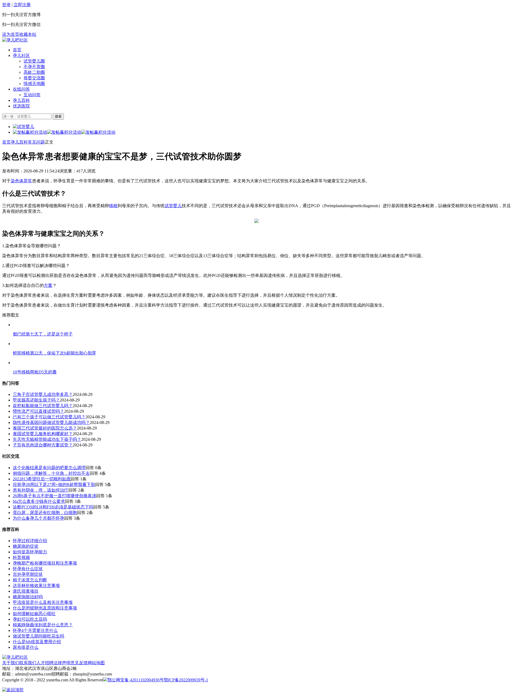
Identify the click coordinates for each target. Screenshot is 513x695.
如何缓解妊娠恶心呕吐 (34, 613)
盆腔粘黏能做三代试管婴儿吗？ (43, 405)
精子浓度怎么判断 (30, 580)
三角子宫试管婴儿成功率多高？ (43, 394)
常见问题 (36, 142)
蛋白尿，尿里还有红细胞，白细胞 (45, 512)
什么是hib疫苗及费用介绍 (37, 641)
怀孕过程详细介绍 (30, 540)
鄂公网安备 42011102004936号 (135, 680)
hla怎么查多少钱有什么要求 (39, 501)
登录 (6, 4)
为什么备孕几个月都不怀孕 (38, 518)
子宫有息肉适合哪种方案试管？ (43, 445)
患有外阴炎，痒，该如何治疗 (40, 490)
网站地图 (96, 663)
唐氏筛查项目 (25, 591)
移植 (113, 205)
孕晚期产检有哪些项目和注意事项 (45, 563)
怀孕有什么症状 (28, 568)
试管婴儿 (173, 205)
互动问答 (32, 94)
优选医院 (21, 106)
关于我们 (10, 663)
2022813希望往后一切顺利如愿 (42, 479)
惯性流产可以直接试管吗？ (38, 411)
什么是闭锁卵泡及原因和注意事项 (45, 608)
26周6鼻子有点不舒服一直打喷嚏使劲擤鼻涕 (54, 495)
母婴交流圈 (34, 78)
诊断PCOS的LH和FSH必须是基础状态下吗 (53, 507)
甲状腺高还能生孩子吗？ (36, 400)
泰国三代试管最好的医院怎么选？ (45, 428)
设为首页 (10, 34)
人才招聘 (44, 663)
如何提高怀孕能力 (30, 552)
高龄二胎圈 (34, 72)
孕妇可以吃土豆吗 (30, 619)
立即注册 (22, 4)
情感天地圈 (34, 83)
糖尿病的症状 (25, 546)
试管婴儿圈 (34, 61)
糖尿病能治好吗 (28, 596)
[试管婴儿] (15, 40)
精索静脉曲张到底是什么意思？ (43, 625)
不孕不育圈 (34, 66)
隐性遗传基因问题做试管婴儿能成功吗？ (51, 422)
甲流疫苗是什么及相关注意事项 (43, 602)
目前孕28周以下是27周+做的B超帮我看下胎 (54, 484)
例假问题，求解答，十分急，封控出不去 (51, 473)
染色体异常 (21, 181)
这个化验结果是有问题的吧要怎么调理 (49, 467)
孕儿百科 (21, 100)
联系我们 (27, 663)
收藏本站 (27, 34)
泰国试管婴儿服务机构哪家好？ (43, 433)
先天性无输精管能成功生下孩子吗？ (47, 439)
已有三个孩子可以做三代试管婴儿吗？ (49, 417)
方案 (48, 285)
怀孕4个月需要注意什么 (35, 630)
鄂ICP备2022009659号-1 (186, 680)
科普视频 (21, 557)
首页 (17, 50)
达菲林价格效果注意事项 (36, 585)
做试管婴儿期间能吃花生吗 (38, 636)
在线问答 (21, 89)
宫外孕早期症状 (28, 574)
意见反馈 (79, 663)
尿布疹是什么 (25, 647)
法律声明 (62, 663)
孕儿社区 (21, 55)
